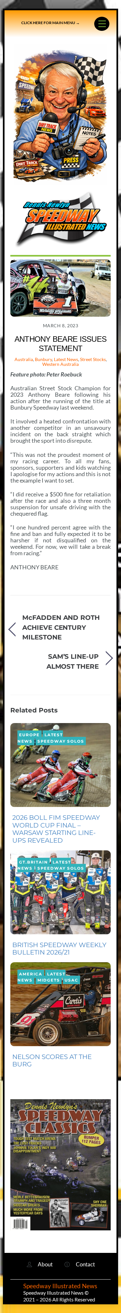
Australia (24, 359)
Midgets (48, 980)
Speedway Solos (60, 740)
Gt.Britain (33, 861)
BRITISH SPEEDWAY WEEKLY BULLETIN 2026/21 (59, 948)
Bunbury (43, 359)
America (30, 973)
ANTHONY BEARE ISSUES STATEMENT (61, 344)
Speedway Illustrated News (60, 1286)
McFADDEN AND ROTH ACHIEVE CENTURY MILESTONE (60, 627)
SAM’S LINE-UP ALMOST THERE (72, 661)
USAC (71, 980)
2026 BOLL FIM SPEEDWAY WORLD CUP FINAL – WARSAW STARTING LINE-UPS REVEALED (56, 829)
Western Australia (60, 364)
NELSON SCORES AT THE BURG (52, 1060)
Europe (29, 734)
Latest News (66, 359)
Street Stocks (93, 359)
